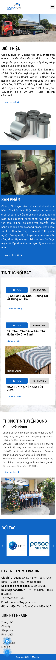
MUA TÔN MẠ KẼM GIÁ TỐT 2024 (25, 388)
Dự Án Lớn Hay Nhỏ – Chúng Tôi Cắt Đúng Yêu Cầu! (26, 297)
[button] (52, 7)
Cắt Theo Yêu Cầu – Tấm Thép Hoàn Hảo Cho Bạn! (27, 332)
